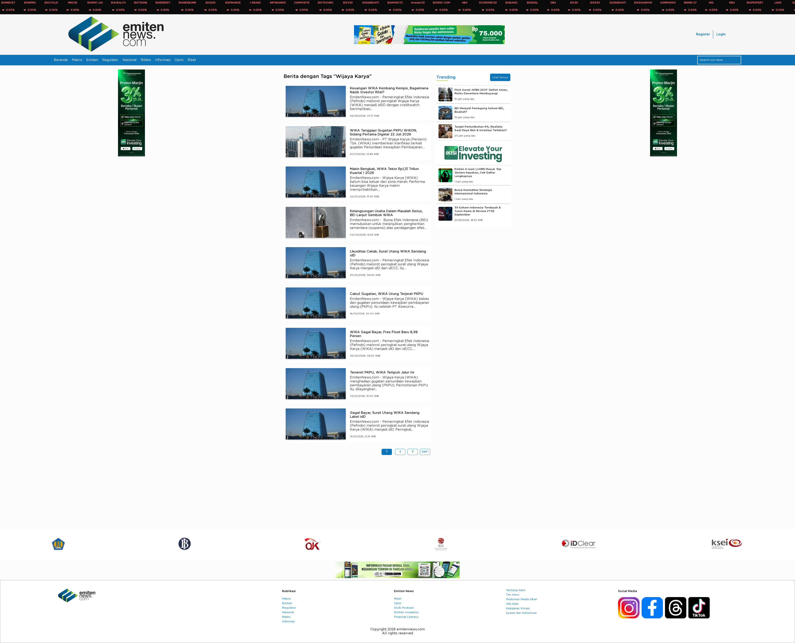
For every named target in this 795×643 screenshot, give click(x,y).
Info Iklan (512, 603)
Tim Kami (512, 594)
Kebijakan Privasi (518, 608)
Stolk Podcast (404, 607)
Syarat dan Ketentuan (521, 613)
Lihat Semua (500, 77)
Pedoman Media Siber (521, 599)
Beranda (61, 60)
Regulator (110, 60)
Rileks (146, 60)
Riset (192, 60)
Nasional (130, 60)
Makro (77, 60)
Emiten (92, 60)
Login (721, 34)
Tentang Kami (515, 590)
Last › (425, 451)
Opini (179, 60)
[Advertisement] (357, 490)
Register (703, 34)
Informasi (163, 60)
